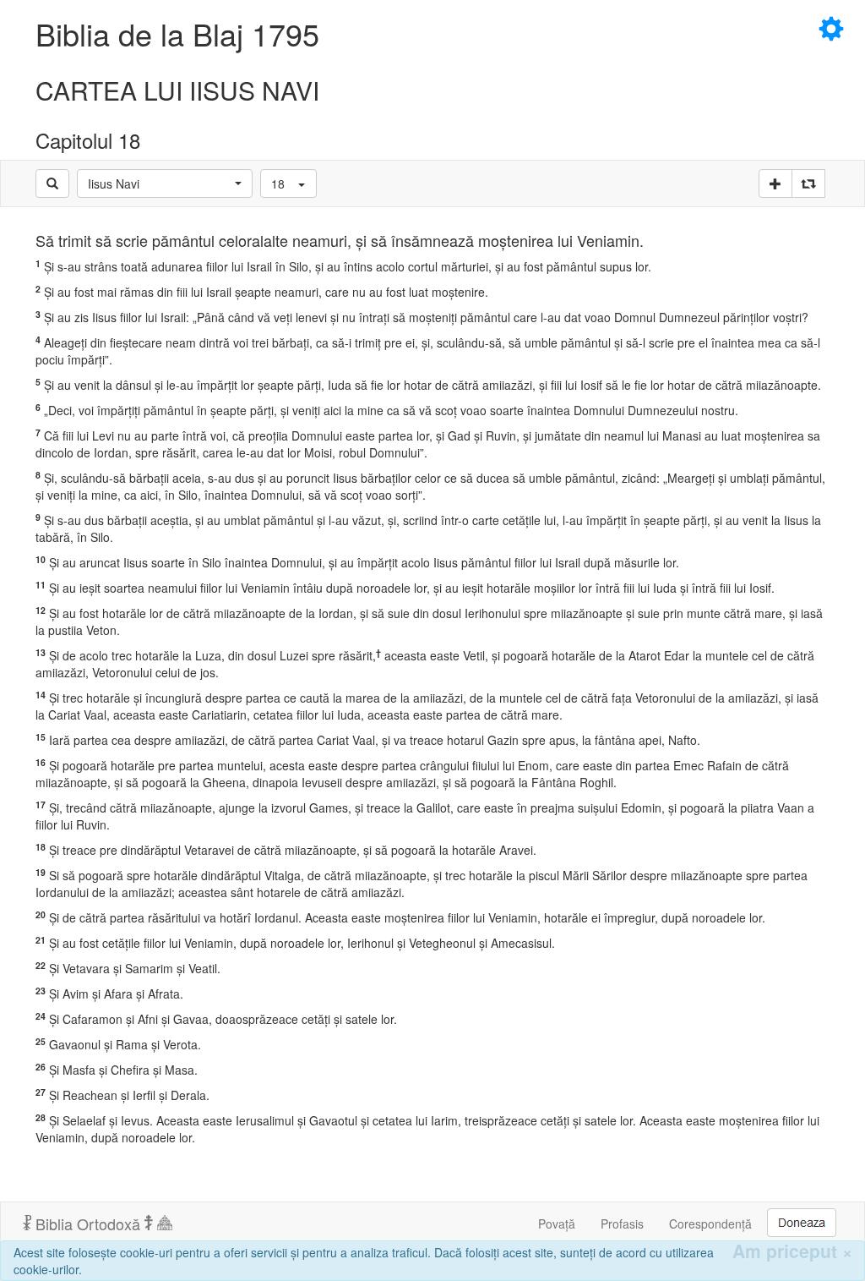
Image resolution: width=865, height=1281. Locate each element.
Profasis (622, 1223)
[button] (165, 183)
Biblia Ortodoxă (87, 1223)
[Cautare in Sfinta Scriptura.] (52, 183)
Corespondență (710, 1223)
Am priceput (792, 1251)
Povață (556, 1223)
